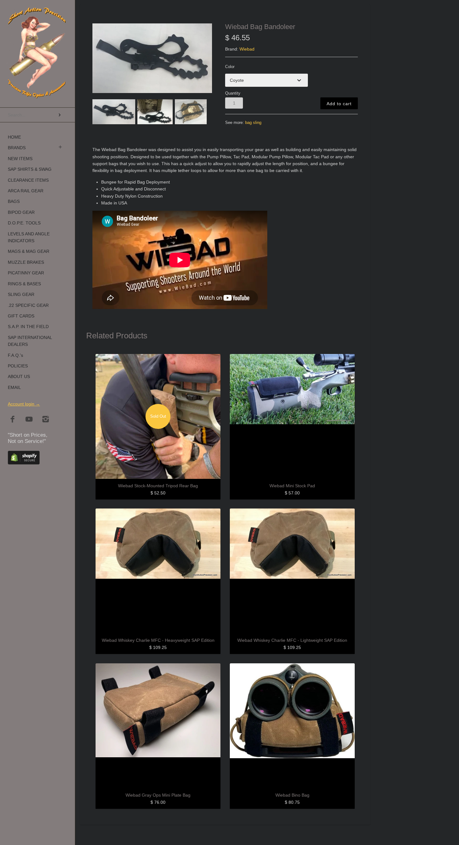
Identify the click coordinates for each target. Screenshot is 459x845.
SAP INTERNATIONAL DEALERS (30, 341)
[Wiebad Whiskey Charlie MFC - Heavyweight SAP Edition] (158, 570)
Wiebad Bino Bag (292, 795)
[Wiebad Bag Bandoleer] (152, 58)
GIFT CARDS (21, 315)
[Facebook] (12, 419)
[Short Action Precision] (37, 13)
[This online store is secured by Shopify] (24, 463)
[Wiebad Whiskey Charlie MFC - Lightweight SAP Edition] (292, 570)
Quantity (232, 93)
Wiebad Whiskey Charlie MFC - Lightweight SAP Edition (292, 640)
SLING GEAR (21, 294)
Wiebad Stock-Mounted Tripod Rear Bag (158, 485)
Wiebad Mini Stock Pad (292, 485)
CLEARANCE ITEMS (28, 180)
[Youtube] (29, 419)
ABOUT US (19, 376)
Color (229, 67)
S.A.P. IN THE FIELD (28, 326)
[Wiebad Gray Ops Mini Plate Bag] (158, 725)
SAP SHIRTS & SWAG (30, 169)
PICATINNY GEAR (26, 272)
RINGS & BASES (24, 283)
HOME (14, 137)
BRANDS (17, 147)
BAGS (14, 201)
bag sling (253, 122)
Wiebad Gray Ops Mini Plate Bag (158, 795)
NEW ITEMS (20, 158)
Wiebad (246, 49)
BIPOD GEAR (21, 212)
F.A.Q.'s (15, 355)
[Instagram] (46, 419)
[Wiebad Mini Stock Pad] (292, 416)
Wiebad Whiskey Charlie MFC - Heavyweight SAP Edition (158, 640)
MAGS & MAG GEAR (28, 251)
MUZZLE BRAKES (26, 262)
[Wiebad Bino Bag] (292, 725)
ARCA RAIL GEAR (25, 190)
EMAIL (14, 387)
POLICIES (18, 365)
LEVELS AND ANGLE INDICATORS (29, 237)
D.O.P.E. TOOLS (24, 222)
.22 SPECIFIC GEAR (28, 305)
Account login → (24, 403)
